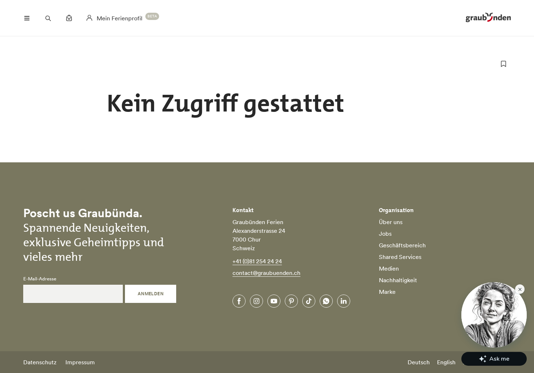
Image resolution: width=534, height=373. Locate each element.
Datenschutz (40, 362)
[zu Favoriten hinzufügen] (503, 64)
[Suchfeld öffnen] (48, 18)
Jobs (385, 233)
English (446, 362)
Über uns (390, 222)
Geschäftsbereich (402, 245)
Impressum (80, 362)
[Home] (488, 18)
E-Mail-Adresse (39, 279)
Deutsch (419, 362)
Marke (387, 291)
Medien (389, 268)
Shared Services (400, 256)
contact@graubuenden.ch (266, 272)
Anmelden (151, 293)
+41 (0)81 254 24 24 (257, 261)
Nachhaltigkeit (398, 280)
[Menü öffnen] (27, 18)
